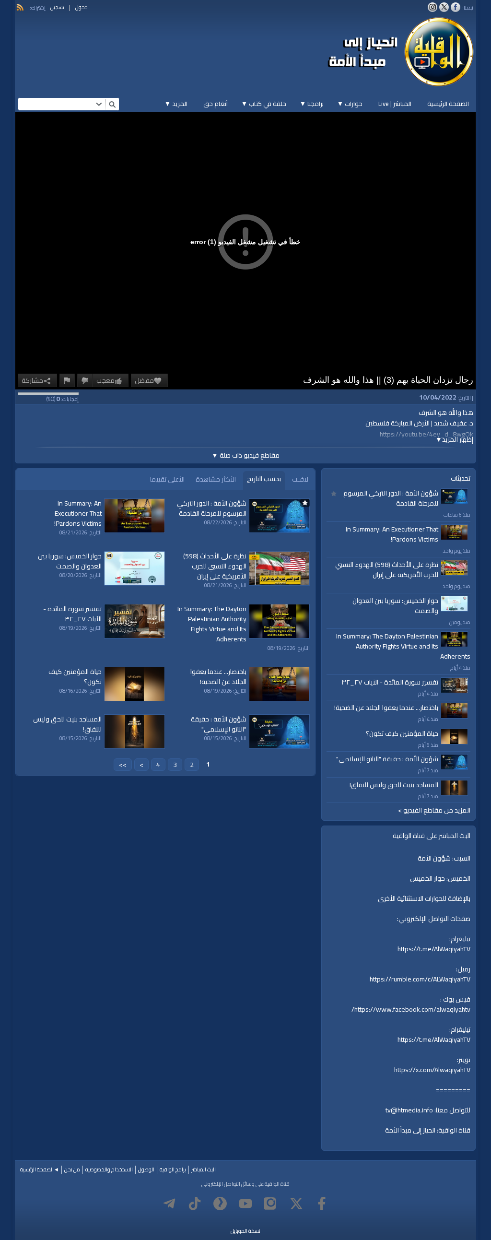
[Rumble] (220, 1203)
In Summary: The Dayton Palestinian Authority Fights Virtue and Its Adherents (403, 646)
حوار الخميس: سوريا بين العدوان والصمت (395, 605)
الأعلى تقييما (167, 479)
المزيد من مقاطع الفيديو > (434, 810)
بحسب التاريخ (264, 478)
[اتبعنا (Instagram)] (432, 7)
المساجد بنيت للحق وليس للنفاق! (394, 785)
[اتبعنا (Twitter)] (444, 7)
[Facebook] (321, 1203)
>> (123, 764)
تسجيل (57, 7)
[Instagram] (271, 1203)
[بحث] (112, 104)
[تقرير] (67, 380)
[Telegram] (169, 1203)
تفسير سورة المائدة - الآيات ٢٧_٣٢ (389, 682)
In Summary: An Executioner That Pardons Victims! (392, 534)
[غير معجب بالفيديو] (85, 380)
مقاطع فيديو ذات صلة (245, 455)
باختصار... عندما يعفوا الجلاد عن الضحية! (386, 707)
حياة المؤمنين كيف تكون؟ (402, 733)
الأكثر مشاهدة (216, 479)
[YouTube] (245, 1203)
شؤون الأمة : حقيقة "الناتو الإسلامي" (387, 759)
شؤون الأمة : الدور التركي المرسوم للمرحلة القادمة (390, 498)
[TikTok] (194, 1203)
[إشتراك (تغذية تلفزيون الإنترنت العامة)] (20, 7)
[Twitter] (296, 1203)
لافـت (300, 479)
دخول (81, 7)
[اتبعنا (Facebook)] (455, 7)
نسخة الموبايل (245, 1231)
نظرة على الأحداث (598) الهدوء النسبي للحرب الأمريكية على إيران (386, 569)
